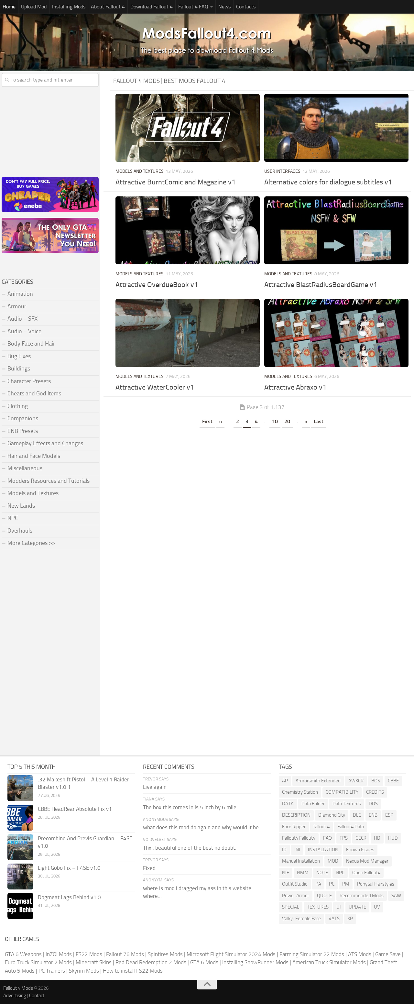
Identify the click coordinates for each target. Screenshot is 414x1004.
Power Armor (295, 896)
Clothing (17, 406)
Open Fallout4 (366, 873)
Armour (16, 306)
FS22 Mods (89, 954)
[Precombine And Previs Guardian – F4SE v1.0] (20, 847)
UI (338, 907)
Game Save (388, 954)
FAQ (327, 838)
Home (9, 7)
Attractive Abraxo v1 (295, 387)
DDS (373, 804)
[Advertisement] (262, 478)
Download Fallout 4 (151, 7)
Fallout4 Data (350, 827)
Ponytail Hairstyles (375, 884)
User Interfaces (282, 171)
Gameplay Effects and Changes (45, 443)
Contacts (246, 7)
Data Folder (313, 804)
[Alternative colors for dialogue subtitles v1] (336, 128)
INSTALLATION (323, 850)
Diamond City (331, 815)
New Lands (21, 505)
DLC (357, 815)
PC (331, 884)
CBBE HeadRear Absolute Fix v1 (75, 809)
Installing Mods (68, 7)
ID (284, 850)
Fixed (149, 868)
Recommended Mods (362, 896)
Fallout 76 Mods (125, 954)
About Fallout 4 (108, 7)
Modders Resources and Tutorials (48, 480)
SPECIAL (290, 907)
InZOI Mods (59, 954)
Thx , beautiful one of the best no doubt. (189, 847)
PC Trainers (51, 970)
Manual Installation (301, 861)
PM (345, 884)
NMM (303, 873)
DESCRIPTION (296, 815)
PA (318, 884)
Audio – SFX (22, 318)
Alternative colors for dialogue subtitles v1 (328, 182)
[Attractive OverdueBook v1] (187, 230)
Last (318, 421)
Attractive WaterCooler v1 (154, 387)
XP (350, 918)
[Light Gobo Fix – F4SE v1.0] (20, 876)
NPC (12, 518)
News (224, 7)
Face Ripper (294, 827)
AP (285, 781)
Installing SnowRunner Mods (255, 962)
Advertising (14, 995)
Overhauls (19, 530)
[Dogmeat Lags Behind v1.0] (20, 906)
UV (377, 907)
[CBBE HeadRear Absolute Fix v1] (20, 818)
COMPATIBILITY (342, 792)
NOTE (322, 873)
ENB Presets (22, 431)
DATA (288, 804)
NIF (285, 873)
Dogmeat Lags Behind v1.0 (69, 897)
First (207, 421)
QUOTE (324, 896)
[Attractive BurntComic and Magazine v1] (187, 128)
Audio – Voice (24, 331)
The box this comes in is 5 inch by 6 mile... (191, 807)
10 (275, 421)
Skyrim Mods (84, 970)
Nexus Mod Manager (367, 861)
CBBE (393, 781)
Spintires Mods (165, 954)
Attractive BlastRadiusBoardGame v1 (320, 285)
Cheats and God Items (34, 393)
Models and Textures (139, 171)
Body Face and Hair (31, 343)
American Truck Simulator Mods (329, 962)
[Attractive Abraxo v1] (336, 333)
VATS (334, 918)
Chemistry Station (300, 792)
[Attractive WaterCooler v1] (187, 333)
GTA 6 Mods (204, 962)
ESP (389, 815)
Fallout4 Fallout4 (298, 838)
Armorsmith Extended (318, 781)
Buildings (18, 368)
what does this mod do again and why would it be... (203, 827)
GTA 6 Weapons (23, 954)
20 (287, 421)
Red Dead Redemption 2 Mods (150, 962)
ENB (373, 815)
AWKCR (356, 781)
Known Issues (360, 850)
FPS (344, 838)
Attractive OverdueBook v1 (156, 285)
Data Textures (346, 804)
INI (297, 850)
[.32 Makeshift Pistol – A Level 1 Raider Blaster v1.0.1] (20, 788)
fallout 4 (321, 827)
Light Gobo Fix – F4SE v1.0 (69, 868)
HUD (393, 838)
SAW (396, 896)
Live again (155, 787)
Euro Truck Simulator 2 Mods (38, 962)
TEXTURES (318, 907)
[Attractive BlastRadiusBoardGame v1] (336, 230)
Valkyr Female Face (301, 918)
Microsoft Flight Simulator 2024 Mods (231, 954)
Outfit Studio (295, 884)
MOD (333, 861)
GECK (360, 838)
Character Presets (29, 381)
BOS (375, 781)
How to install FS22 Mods (133, 970)
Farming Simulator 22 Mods (311, 954)
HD (377, 838)
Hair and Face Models (33, 455)
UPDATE (357, 907)
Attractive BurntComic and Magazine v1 (175, 182)
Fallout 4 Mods (18, 988)
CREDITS (375, 792)
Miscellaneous (24, 468)
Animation (20, 293)
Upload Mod (34, 7)
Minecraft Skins (94, 962)
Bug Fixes (19, 356)
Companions (22, 418)
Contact (36, 995)
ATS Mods (359, 954)
